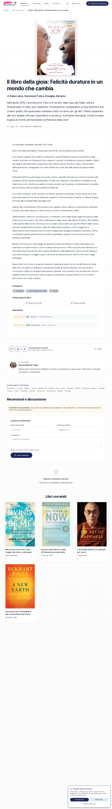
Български (11, 388)
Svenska (68, 391)
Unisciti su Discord (99, 3)
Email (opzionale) (63, 425)
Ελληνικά (85, 388)
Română (32, 391)
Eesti (57, 388)
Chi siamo (55, 3)
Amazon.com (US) (35, 303)
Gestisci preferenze (89, 804)
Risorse (24, 3)
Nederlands (42, 388)
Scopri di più (82, 795)
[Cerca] (68, 3)
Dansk (34, 388)
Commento (15, 435)
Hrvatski (20, 388)
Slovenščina (51, 391)
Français (70, 388)
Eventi (46, 3)
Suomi (63, 388)
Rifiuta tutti (99, 799)
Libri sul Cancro (18, 10)
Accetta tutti (79, 799)
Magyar (94, 388)
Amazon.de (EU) (79, 303)
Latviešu (102, 388)
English (51, 388)
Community (36, 3)
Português (24, 391)
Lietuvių (10, 391)
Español (60, 391)
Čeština (27, 388)
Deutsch (78, 388)
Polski (16, 391)
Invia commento (23, 455)
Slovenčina (41, 391)
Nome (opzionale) (17, 425)
